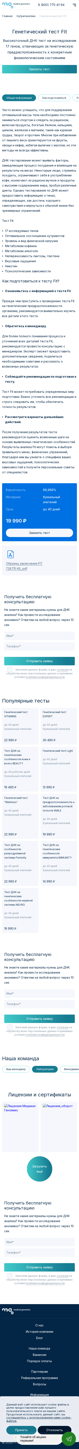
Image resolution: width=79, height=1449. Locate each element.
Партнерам (39, 1371)
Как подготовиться (54, 97)
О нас (39, 1325)
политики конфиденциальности (45, 677)
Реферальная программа (39, 1378)
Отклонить (54, 1430)
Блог (39, 1338)
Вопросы (39, 1384)
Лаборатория (45, 1069)
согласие (62, 669)
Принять (21, 1430)
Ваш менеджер (16, 1069)
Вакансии (39, 1354)
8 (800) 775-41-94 (51, 5)
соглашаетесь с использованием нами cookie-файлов (38, 1419)
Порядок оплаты (39, 1361)
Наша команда (39, 1348)
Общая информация (19, 97)
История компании (39, 1331)
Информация (39, 1394)
